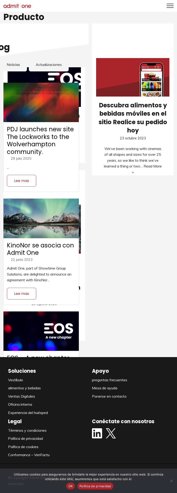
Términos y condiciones (27, 430)
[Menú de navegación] (168, 5)
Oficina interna (20, 404)
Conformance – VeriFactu (29, 454)
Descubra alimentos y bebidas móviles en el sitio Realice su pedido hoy (133, 118)
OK (70, 486)
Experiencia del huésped (28, 412)
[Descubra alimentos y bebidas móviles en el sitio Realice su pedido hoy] (133, 77)
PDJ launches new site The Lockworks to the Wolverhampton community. (40, 140)
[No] (171, 480)
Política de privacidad (25, 438)
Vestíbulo (15, 380)
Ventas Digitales (21, 396)
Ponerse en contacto (109, 396)
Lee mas (21, 180)
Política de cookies (23, 446)
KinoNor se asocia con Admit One (40, 249)
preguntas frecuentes (109, 380)
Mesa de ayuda (104, 388)
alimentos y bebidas (24, 388)
